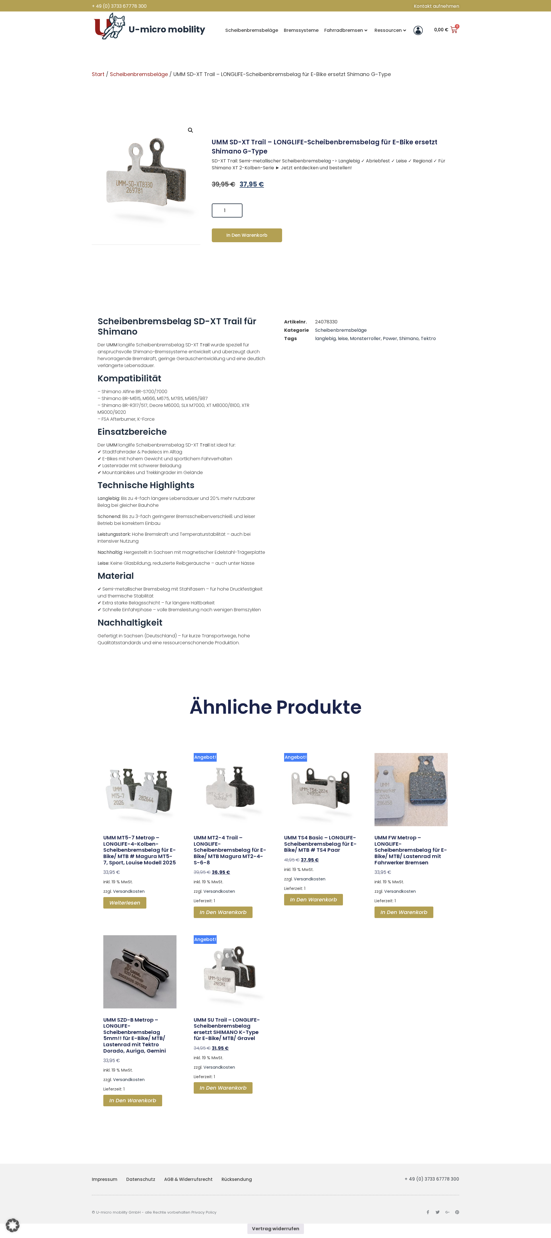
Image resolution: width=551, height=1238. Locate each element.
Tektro (428, 338)
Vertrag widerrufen (275, 1228)
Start (98, 74)
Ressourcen (388, 30)
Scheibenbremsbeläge (251, 30)
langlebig (325, 338)
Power (390, 338)
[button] (190, 130)
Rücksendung (237, 1179)
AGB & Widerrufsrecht (188, 1179)
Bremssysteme (301, 30)
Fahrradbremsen (343, 30)
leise (343, 338)
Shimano (409, 338)
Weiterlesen (124, 902)
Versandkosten (129, 891)
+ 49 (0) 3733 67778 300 (119, 6)
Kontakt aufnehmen (436, 6)
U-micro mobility (167, 29)
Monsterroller (365, 338)
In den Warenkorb (246, 235)
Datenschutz (140, 1179)
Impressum (104, 1179)
